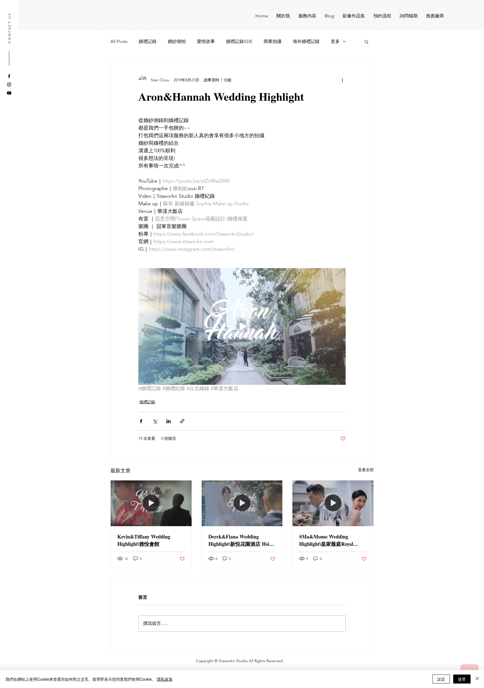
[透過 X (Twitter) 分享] (154, 421)
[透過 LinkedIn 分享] (168, 421)
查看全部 (366, 469)
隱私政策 (165, 679)
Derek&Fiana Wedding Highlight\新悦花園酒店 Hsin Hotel (240, 540)
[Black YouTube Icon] (9, 93)
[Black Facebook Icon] (9, 76)
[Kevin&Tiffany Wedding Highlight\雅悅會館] (151, 503)
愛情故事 (206, 41)
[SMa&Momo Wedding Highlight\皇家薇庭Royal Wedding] (332, 503)
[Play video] (242, 326)
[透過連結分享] (182, 421)
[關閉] (477, 679)
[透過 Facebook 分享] (141, 421)
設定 (441, 679)
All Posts (118, 41)
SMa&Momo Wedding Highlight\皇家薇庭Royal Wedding (326, 540)
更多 (335, 41)
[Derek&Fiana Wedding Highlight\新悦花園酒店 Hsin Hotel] (242, 503)
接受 (462, 679)
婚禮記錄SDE (239, 41)
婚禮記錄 (148, 41)
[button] (366, 41)
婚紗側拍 (177, 41)
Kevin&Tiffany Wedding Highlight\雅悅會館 (143, 540)
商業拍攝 (272, 41)
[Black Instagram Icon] (9, 84)
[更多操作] (342, 80)
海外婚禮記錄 (306, 41)
